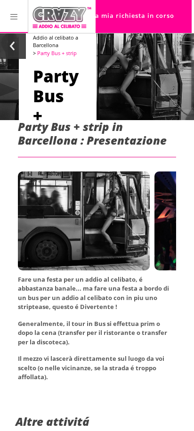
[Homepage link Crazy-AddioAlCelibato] (62, 16)
